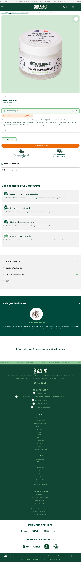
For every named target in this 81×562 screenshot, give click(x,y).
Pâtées (39, 462)
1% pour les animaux (40, 514)
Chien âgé (39, 482)
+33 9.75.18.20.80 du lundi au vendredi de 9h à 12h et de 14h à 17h (41, 397)
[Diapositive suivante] (78, 96)
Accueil (4, 13)
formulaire (60, 362)
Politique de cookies (44, 556)
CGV (43, 559)
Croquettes (40, 418)
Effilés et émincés (39, 423)
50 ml (9, 139)
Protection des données (62, 556)
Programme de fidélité (40, 497)
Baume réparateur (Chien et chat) (41, 13)
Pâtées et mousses (39, 421)
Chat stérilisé (39, 443)
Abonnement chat (40, 449)
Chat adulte (40, 441)
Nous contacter (41, 393)
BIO (40, 432)
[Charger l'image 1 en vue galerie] (5, 96)
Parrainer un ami (39, 500)
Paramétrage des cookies (30, 559)
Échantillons (40, 429)
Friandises (39, 426)
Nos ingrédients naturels (39, 509)
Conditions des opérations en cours (22, 556)
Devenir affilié (40, 503)
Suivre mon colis (41, 404)
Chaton (39, 438)
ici (1, 2)
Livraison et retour (41, 400)
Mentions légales (54, 559)
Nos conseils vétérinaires (40, 506)
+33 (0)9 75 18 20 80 (47, 362)
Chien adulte (39, 479)
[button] (2, 7)
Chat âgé (40, 446)
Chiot (40, 476)
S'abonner (39, 494)
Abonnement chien (40, 485)
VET (39, 435)
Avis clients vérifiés (40, 512)
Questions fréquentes (42, 407)
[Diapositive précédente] (3, 96)
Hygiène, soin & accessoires (18, 13)
